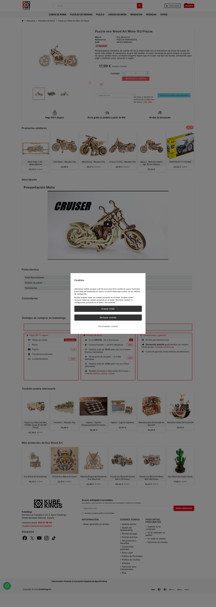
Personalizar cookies (108, 326)
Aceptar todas (108, 308)
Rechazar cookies (108, 317)
